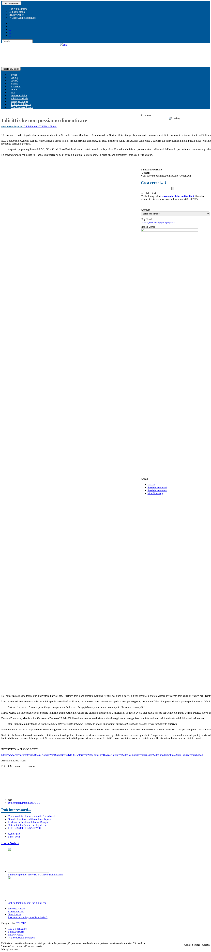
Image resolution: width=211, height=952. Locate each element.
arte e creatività (19, 95)
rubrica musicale (19, 98)
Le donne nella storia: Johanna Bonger (28, 822)
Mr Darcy (144, 222)
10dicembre (14, 802)
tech (13, 92)
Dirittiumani (26, 802)
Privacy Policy (16, 14)
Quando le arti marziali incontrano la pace (29, 819)
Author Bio (14, 833)
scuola (14, 77)
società (14, 80)
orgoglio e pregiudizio (166, 222)
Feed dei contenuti (157, 487)
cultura (14, 89)
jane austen (153, 222)
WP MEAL (22, 923)
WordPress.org (155, 493)
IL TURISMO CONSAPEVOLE (25, 828)
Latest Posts (14, 836)
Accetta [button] (206, 944)
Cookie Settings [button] (192, 944)
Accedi (151, 484)
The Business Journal (22, 107)
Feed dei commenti (157, 490)
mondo (14, 83)
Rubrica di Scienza (21, 104)
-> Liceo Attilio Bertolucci (22, 17)
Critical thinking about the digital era (27, 825)
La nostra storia (17, 11)
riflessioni (16, 86)
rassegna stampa (19, 101)
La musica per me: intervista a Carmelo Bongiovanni (35, 874)
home (14, 74)
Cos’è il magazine (18, 8)
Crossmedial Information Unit (177, 196)
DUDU (37, 802)
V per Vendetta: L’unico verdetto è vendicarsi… (33, 816)
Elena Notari (50, 126)
